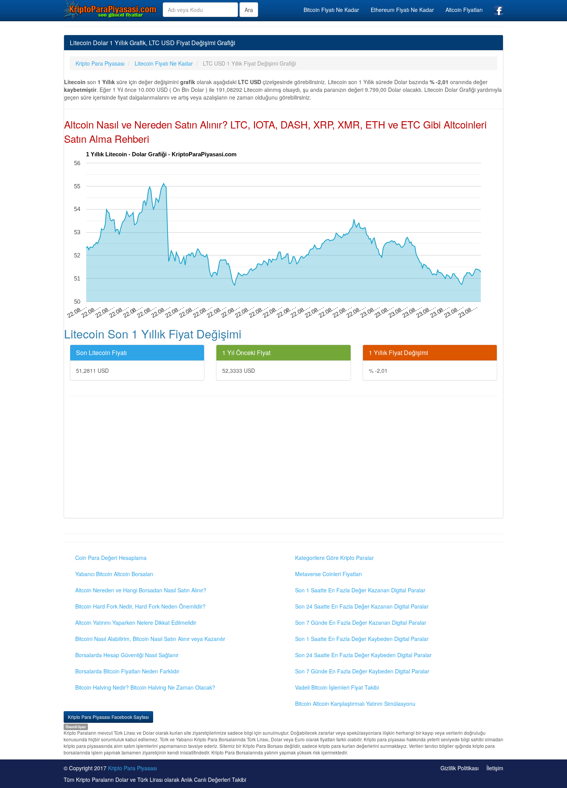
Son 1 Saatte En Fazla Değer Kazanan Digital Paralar (360, 590)
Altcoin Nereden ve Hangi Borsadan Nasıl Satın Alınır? (140, 590)
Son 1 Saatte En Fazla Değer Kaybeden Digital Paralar (362, 639)
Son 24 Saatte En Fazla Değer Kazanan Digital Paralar (362, 606)
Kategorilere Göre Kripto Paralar (334, 557)
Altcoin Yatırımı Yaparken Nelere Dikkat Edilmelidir (135, 622)
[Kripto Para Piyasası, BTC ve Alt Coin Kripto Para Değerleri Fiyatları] (110, 9)
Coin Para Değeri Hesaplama (111, 557)
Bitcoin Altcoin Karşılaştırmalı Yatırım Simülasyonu (355, 703)
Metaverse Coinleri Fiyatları (328, 574)
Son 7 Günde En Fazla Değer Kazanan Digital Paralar (360, 622)
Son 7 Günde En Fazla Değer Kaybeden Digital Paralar (362, 671)
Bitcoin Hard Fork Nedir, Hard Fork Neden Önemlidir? (140, 606)
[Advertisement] (283, 458)
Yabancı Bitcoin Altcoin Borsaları (114, 574)
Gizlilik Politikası (459, 768)
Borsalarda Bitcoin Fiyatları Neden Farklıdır (127, 671)
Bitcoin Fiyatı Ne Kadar (331, 10)
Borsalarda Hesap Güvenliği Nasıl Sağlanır (127, 655)
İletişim (494, 768)
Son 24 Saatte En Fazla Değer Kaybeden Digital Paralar (363, 655)
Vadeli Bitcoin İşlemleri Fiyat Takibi (337, 687)
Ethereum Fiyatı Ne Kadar (402, 10)
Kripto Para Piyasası (132, 768)
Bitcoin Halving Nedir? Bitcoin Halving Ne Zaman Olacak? (145, 687)
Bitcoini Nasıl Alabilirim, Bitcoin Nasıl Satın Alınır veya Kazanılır (150, 639)
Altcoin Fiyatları (464, 10)
